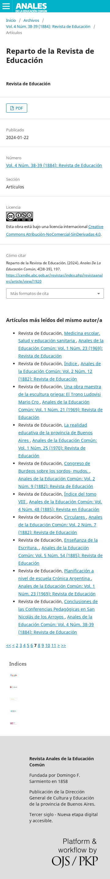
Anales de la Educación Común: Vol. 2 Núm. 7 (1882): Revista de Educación (60, 524)
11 (53, 645)
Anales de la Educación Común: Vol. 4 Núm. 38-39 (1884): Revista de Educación (56, 624)
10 (47, 645)
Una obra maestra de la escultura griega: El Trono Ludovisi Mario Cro (59, 394)
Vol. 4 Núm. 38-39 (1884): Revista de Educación (48, 26)
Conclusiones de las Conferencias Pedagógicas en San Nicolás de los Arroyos (58, 609)
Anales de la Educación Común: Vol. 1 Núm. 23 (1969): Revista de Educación (61, 348)
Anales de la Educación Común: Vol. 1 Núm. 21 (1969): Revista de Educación (60, 409)
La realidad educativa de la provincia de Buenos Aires (55, 432)
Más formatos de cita (29, 293)
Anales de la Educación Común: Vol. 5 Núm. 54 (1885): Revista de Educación (60, 555)
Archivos (31, 20)
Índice (71, 363)
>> (63, 645)
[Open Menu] (6, 6)
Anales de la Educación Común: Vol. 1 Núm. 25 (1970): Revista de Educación (57, 448)
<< (8, 645)
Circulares (75, 517)
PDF (19, 108)
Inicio (11, 20)
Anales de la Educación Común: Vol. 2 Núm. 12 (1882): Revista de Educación (59, 371)
